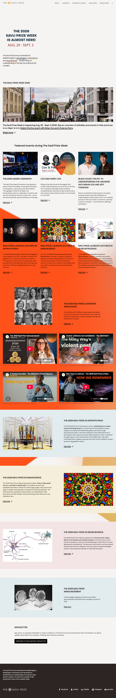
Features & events (79, 3)
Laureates (66, 3)
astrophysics (21, 58)
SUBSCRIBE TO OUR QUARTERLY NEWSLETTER (31, 641)
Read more (8, 133)
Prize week (93, 3)
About (57, 3)
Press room (104, 3)
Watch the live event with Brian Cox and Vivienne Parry (46, 128)
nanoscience (32, 58)
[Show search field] (112, 3)
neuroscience (11, 61)
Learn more (67, 446)
